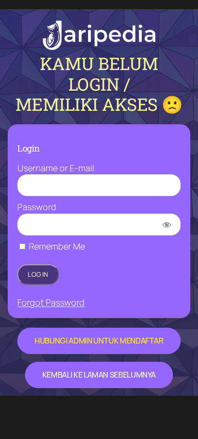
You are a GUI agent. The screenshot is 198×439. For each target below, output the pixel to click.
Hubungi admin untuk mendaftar (99, 340)
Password (36, 207)
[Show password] (166, 225)
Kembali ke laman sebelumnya (99, 374)
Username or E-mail (55, 168)
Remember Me (56, 246)
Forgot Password (51, 302)
